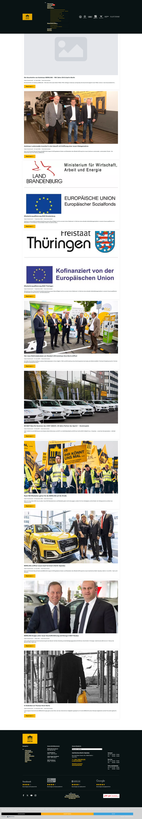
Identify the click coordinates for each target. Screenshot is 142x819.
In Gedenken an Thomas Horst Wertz (37, 705)
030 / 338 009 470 (79, 759)
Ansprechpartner (77, 765)
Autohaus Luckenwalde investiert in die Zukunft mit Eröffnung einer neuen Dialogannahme (56, 146)
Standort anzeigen (77, 763)
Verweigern (21, 814)
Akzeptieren (67, 814)
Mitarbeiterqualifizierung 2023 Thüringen (38, 286)
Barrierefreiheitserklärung (72, 796)
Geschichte (28, 760)
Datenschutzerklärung (72, 795)
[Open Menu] (45, 2)
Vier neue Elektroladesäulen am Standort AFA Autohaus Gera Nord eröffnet (50, 356)
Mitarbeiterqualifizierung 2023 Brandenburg (39, 216)
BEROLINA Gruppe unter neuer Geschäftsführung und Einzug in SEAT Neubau (51, 636)
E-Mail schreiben (77, 761)
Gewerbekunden (29, 756)
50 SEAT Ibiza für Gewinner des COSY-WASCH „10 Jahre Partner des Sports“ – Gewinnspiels (56, 426)
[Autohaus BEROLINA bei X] (27, 795)
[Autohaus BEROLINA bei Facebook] (23, 795)
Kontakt (49, 29)
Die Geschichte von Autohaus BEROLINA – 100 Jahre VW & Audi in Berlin (49, 77)
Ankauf (49, 6)
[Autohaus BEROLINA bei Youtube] (31, 795)
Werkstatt (28, 754)
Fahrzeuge (50, 3)
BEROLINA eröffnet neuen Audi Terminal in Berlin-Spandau (44, 566)
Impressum (72, 794)
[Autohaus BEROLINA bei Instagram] (35, 795)
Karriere (49, 30)
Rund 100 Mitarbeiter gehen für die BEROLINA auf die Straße (45, 496)
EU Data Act (72, 798)
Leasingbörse (51, 5)
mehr (113, 814)
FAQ (26, 761)
